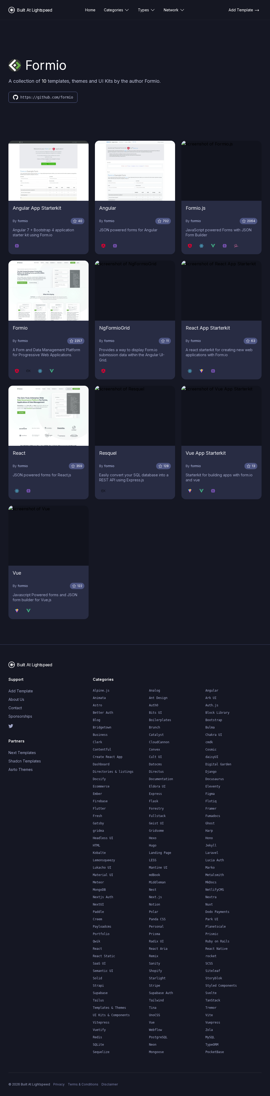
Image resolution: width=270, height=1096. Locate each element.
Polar (153, 912)
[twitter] (27, 726)
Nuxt (209, 904)
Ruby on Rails (217, 941)
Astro (97, 705)
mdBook (154, 875)
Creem (97, 919)
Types (143, 10)
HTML (96, 845)
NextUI (98, 904)
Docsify (99, 779)
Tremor (210, 1008)
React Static (104, 956)
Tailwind (156, 1000)
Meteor (98, 882)
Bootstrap (213, 720)
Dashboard (101, 764)
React (19, 453)
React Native (216, 949)
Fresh (97, 816)
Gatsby (98, 823)
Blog (96, 720)
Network (171, 10)
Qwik (96, 941)
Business (100, 735)
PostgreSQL (158, 1037)
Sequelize (101, 1052)
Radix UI (156, 941)
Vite (209, 1015)
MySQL (210, 1037)
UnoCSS (154, 1015)
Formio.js (195, 208)
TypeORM (211, 1044)
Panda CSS (157, 919)
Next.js (155, 897)
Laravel (211, 853)
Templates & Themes (109, 1008)
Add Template (20, 691)
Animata (99, 698)
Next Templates (22, 752)
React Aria (158, 949)
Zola (209, 1030)
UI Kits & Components (111, 1015)
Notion (154, 904)
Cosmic (210, 749)
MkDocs (210, 882)
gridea (98, 831)
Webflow (155, 1030)
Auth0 (153, 705)
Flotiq (210, 801)
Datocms (155, 764)
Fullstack (157, 816)
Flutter (99, 808)
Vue (17, 573)
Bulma (210, 727)
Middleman (157, 882)
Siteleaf (212, 971)
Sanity (154, 963)
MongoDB (99, 890)
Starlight (157, 978)
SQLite (98, 1044)
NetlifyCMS (214, 890)
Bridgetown (102, 727)
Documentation (161, 779)
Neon (152, 1044)
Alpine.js (101, 690)
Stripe (154, 985)
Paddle (98, 912)
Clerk (97, 742)
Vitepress (101, 1022)
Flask (153, 801)
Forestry (156, 808)
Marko (210, 867)
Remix (153, 956)
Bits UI (155, 713)
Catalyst (156, 735)
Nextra (210, 897)
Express (155, 794)
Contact (15, 708)
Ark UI (210, 698)
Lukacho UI (102, 867)
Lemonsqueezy (104, 860)
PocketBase (214, 1052)
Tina (152, 1008)
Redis (97, 1037)
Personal (156, 926)
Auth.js (211, 705)
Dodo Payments (217, 912)
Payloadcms (102, 926)
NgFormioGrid (114, 328)
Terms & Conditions (83, 1084)
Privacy (59, 1084)
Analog (154, 690)
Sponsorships (20, 716)
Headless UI (103, 838)
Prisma (154, 934)
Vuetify (99, 1030)
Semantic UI (103, 971)
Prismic (211, 934)
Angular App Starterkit (37, 208)
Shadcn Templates (24, 761)
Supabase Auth (161, 993)
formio (23, 221)
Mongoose (156, 1052)
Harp (209, 831)
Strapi (98, 985)
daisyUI (211, 757)
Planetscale (215, 926)
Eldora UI (157, 786)
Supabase (100, 993)
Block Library (217, 713)
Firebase (100, 801)
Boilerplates (160, 720)
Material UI (103, 875)
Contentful (102, 749)
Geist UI (156, 823)
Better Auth (103, 713)
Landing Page (160, 853)
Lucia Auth (214, 860)
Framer (210, 808)
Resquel (108, 453)
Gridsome (156, 831)
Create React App (107, 757)
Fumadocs (212, 816)
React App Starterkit (208, 328)
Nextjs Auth (103, 897)
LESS (152, 860)
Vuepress (212, 1022)
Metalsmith (214, 875)
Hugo (152, 845)
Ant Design (158, 698)
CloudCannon (159, 742)
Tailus (98, 1000)
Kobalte (99, 853)
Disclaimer (110, 1084)
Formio (20, 328)
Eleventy (212, 786)
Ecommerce (101, 786)
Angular (107, 208)
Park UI (211, 919)
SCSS (209, 963)
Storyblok (213, 978)
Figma (210, 794)
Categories (113, 10)
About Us (16, 699)
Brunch (154, 727)
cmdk (209, 742)
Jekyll (210, 845)
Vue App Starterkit (206, 453)
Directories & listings (113, 772)
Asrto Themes (20, 769)
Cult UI (155, 757)
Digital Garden (218, 764)
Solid (97, 978)
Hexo (152, 838)
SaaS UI (99, 963)
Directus (156, 772)
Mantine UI (158, 867)
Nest (152, 890)
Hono (209, 838)
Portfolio (101, 934)
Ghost (210, 823)
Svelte (210, 993)
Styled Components (221, 985)
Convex (154, 749)
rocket (210, 956)
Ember (97, 794)
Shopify (155, 971)
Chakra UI (213, 735)
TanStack (212, 1000)
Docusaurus (214, 779)
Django (210, 772)
